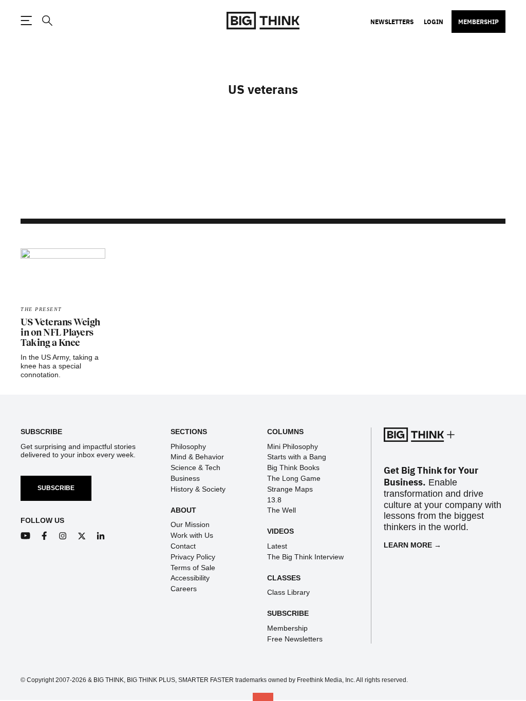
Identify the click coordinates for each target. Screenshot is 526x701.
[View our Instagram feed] (63, 536)
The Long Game (294, 478)
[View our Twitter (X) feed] (82, 536)
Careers (184, 589)
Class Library (288, 592)
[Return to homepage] (263, 21)
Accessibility (190, 578)
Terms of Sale (193, 567)
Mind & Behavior (197, 457)
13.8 (274, 500)
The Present (41, 309)
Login (433, 21)
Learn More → (412, 545)
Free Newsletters (295, 639)
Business (185, 478)
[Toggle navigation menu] (26, 20)
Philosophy (188, 446)
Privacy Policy (193, 557)
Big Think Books (293, 467)
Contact (183, 546)
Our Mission (190, 524)
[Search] (46, 20)
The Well (281, 510)
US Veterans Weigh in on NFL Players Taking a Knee (60, 332)
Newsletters (392, 21)
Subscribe (55, 488)
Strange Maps (290, 489)
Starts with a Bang (296, 457)
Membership (478, 21)
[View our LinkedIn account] (101, 536)
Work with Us (192, 535)
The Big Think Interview (305, 557)
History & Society (198, 489)
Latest (277, 546)
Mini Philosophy (292, 446)
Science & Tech (195, 467)
